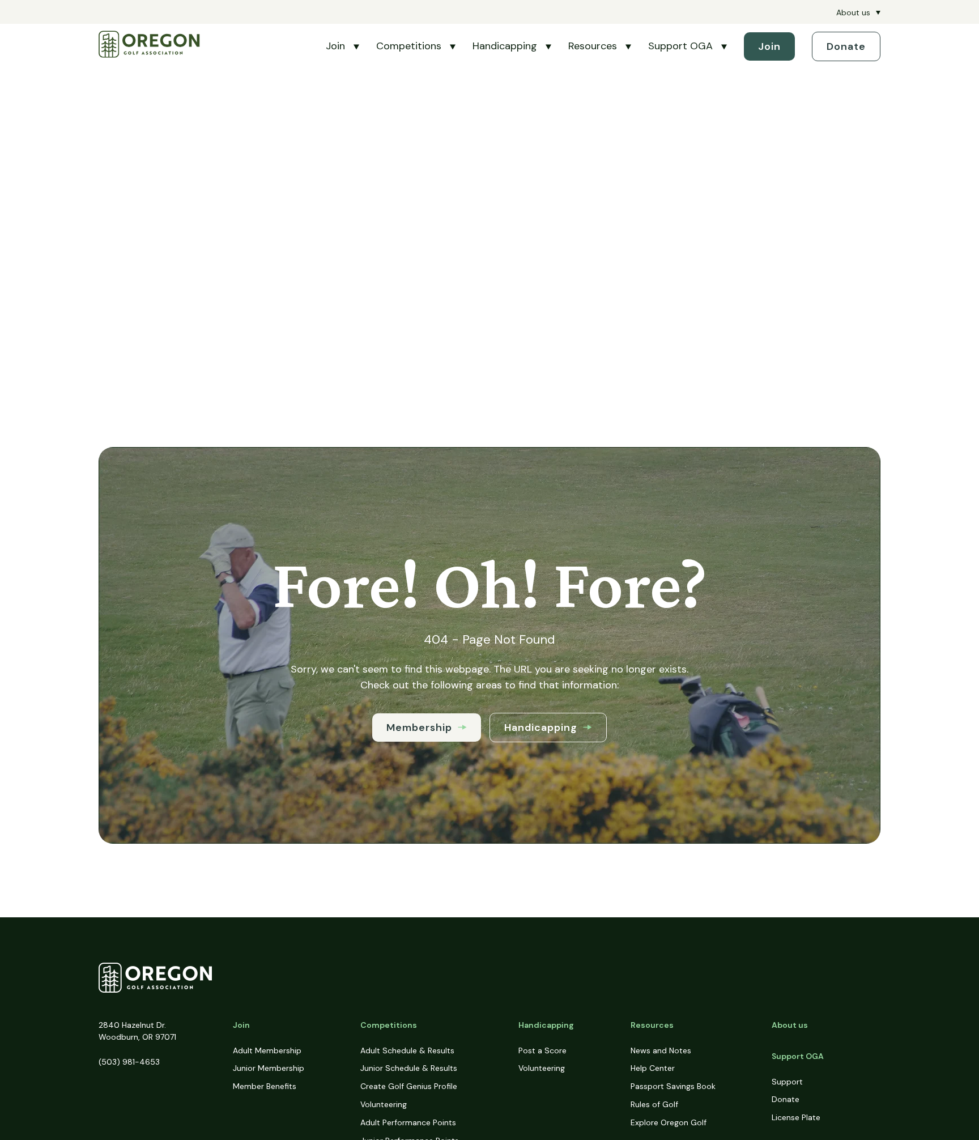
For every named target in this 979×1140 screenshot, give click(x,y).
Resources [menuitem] (652, 1025)
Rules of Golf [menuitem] (654, 1104)
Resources (592, 46)
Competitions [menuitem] (388, 1025)
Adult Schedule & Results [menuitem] (407, 1050)
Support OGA (680, 46)
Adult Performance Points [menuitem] (408, 1122)
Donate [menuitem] (785, 1099)
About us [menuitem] (853, 12)
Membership (419, 727)
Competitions (408, 46)
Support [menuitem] (787, 1082)
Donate (846, 46)
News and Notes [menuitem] (661, 1050)
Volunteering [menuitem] (383, 1104)
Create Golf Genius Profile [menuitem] (408, 1086)
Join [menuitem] (241, 1025)
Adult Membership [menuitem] (267, 1050)
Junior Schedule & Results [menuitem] (408, 1068)
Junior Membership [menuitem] (268, 1068)
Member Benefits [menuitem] (264, 1086)
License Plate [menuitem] (796, 1117)
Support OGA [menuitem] (798, 1056)
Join (335, 46)
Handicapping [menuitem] (546, 1025)
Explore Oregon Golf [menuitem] (668, 1122)
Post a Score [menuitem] (542, 1050)
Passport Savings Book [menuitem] (673, 1086)
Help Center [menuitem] (653, 1068)
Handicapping (505, 46)
